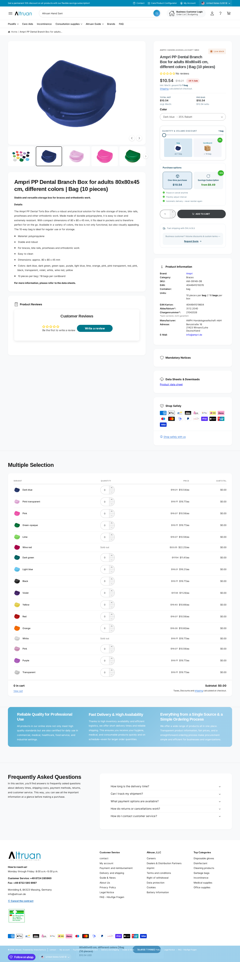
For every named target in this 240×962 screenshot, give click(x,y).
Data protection (155, 882)
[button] (10, 13)
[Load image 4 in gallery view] (105, 156)
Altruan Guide (93, 24)
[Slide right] (139, 138)
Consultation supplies (68, 24)
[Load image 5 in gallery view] (132, 156)
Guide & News (107, 877)
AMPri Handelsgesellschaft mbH (179, 50)
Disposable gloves (204, 858)
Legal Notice (107, 892)
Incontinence (201, 877)
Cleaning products (204, 868)
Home (14, 31)
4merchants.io (40, 950)
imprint (150, 868)
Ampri (189, 273)
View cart (18, 691)
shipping (199, 690)
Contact (140, 3)
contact (104, 858)
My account (106, 863)
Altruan (18, 950)
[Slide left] (132, 138)
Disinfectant (200, 863)
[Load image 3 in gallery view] (77, 156)
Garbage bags (201, 873)
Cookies (151, 887)
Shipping (164, 88)
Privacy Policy (108, 887)
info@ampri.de (194, 334)
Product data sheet (171, 384)
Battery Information (158, 892)
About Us (105, 882)
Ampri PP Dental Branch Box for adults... (41, 31)
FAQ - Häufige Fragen (112, 897)
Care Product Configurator (164, 3)
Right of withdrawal (157, 877)
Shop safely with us (175, 436)
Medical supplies (203, 882)
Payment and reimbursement (116, 868)
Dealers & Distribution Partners (164, 863)
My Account (190, 3)
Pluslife (12, 24)
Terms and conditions (159, 873)
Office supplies (202, 887)
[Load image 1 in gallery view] (21, 156)
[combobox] (100, 13)
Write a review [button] (95, 328)
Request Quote (191, 241)
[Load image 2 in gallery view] (49, 156)
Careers (151, 858)
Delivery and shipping (112, 873)
